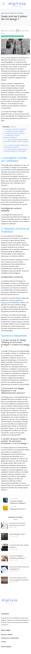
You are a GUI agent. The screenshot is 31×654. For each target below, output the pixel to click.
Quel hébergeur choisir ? (17, 534)
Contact (3, 642)
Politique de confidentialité (10, 638)
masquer (13, 127)
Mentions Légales (6, 634)
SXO (4, 116)
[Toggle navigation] (3, 3)
